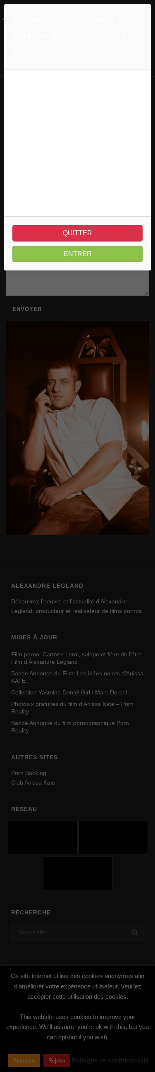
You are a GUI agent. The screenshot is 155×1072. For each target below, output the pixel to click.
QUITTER (77, 233)
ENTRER (78, 253)
